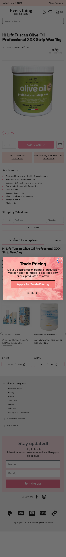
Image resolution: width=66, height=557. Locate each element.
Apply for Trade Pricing (33, 284)
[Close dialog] (60, 260)
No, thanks (33, 293)
